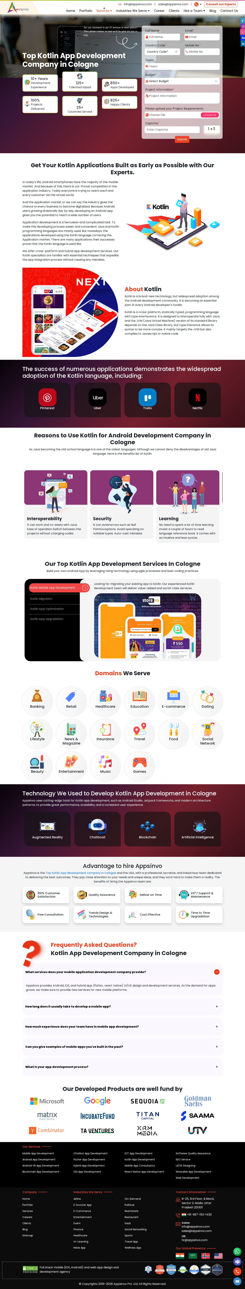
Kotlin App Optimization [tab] (47, 609)
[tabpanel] (150, 620)
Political (129, 1205)
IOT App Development (138, 1153)
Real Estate (131, 1211)
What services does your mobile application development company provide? (85, 972)
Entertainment (83, 1217)
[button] (237, 1281)
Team (149, 60)
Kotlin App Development (140, 1159)
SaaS (128, 1223)
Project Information (159, 89)
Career (159, 11)
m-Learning (81, 1241)
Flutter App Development (89, 1159)
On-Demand (133, 1199)
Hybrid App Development (89, 1165)
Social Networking (136, 1229)
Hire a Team (193, 11)
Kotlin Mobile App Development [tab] (52, 588)
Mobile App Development (38, 1153)
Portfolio (85, 11)
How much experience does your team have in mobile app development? (82, 1027)
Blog (212, 11)
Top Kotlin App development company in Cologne (81, 873)
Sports (129, 1235)
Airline (77, 1199)
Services (103, 11)
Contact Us (229, 11)
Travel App (131, 1241)
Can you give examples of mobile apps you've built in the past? (74, 1047)
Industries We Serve (132, 11)
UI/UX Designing (185, 1165)
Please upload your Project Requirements (174, 109)
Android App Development (38, 1159)
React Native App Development (144, 1172)
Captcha (152, 123)
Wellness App (133, 1247)
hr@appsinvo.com (195, 1240)
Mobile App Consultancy (140, 1165)
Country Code (155, 45)
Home (70, 11)
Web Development (187, 1178)
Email (189, 31)
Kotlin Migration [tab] (41, 599)
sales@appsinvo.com (173, 4)
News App (80, 1247)
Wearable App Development (193, 1172)
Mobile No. (193, 45)
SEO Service (183, 1159)
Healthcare (80, 1235)
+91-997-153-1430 (199, 1214)
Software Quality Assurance (193, 1153)
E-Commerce (82, 1211)
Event (77, 1223)
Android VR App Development (40, 1165)
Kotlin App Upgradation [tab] (46, 619)
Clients (174, 11)
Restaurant (131, 1217)
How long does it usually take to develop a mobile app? (68, 1006)
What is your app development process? (56, 1067)
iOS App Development (87, 1172)
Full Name (153, 31)
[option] (47, 400)
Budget (151, 75)
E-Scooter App (83, 1205)
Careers (27, 1217)
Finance (78, 1229)
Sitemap (27, 1235)
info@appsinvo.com (138, 4)
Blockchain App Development (40, 1172)
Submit (182, 139)
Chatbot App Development (91, 1153)
